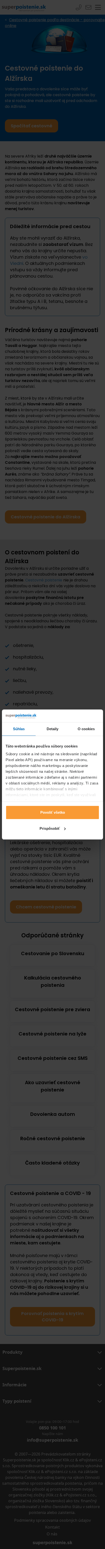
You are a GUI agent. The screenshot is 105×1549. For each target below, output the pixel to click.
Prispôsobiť (50, 828)
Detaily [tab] (53, 729)
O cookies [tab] (86, 729)
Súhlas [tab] (19, 729)
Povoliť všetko (52, 812)
